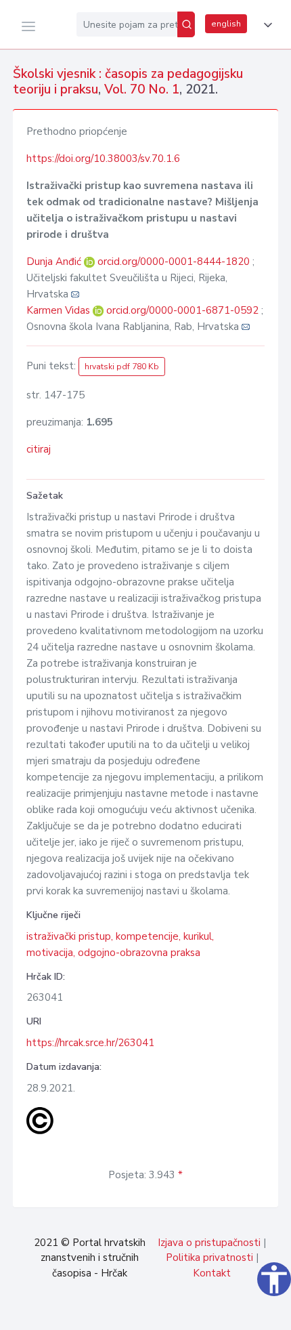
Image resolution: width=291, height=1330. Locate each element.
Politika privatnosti (209, 1257)
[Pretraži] (186, 24)
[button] (265, 25)
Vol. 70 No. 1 (141, 89)
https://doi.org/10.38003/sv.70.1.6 (103, 158)
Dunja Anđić (55, 261)
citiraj (38, 449)
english (226, 23)
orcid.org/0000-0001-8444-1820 (173, 261)
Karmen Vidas (59, 310)
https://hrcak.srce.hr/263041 (90, 1043)
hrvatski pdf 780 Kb (122, 366)
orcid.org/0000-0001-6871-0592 (182, 310)
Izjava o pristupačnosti (209, 1242)
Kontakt (212, 1273)
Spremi (189, 1312)
